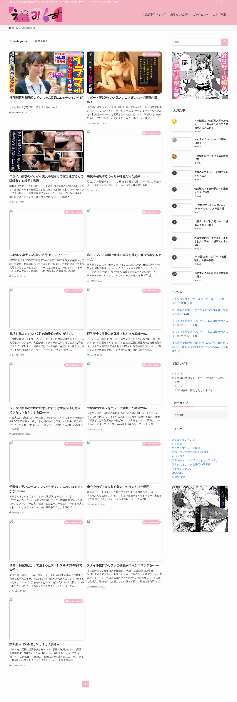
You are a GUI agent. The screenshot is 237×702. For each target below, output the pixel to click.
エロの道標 (178, 476)
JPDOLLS (177, 472)
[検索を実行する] (224, 42)
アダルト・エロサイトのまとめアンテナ (195, 460)
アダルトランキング (183, 439)
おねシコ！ (178, 456)
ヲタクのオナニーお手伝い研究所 (191, 464)
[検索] (225, 2)
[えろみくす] (35, 14)
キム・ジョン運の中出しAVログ (190, 452)
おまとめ (177, 443)
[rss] (220, 2)
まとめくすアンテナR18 (186, 447)
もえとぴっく (179, 373)
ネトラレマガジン (182, 468)
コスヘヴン (178, 386)
